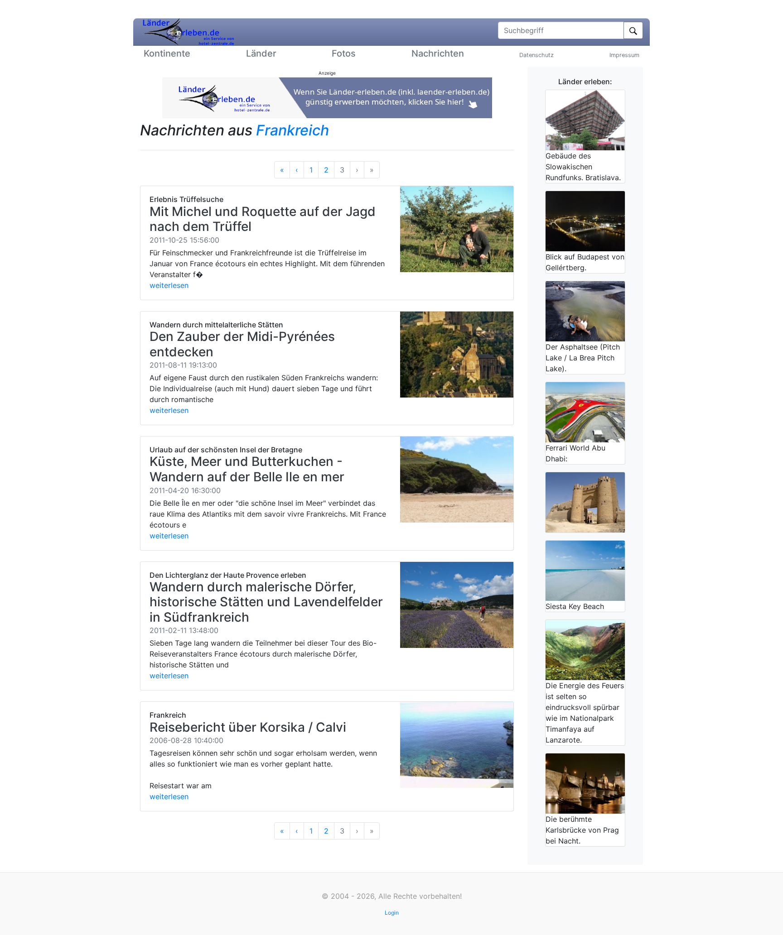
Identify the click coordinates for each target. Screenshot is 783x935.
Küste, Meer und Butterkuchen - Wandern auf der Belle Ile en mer (247, 469)
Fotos (344, 53)
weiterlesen (169, 285)
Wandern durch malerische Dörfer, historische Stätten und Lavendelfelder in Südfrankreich (266, 602)
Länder (261, 53)
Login (392, 912)
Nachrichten (437, 53)
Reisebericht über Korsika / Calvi (248, 727)
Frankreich (292, 130)
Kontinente (167, 53)
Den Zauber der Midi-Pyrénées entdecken (242, 344)
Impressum (624, 55)
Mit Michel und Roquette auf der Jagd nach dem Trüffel (263, 219)
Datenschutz (536, 55)
